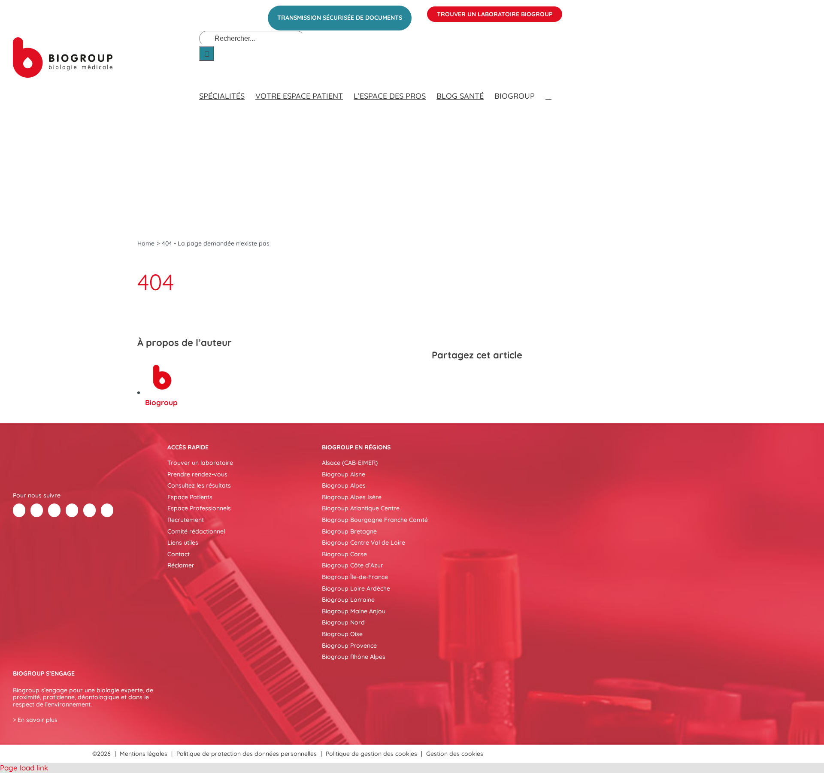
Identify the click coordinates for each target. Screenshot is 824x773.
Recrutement (185, 520)
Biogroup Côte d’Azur (352, 565)
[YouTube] (89, 510)
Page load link (24, 767)
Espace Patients (189, 497)
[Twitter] (36, 510)
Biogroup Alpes (344, 485)
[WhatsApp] (486, 377)
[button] (548, 87)
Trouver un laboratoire (200, 463)
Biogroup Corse (344, 554)
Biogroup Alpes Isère (352, 497)
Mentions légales (143, 754)
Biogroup (161, 402)
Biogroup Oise (342, 634)
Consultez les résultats (199, 485)
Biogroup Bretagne (349, 531)
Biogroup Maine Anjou (353, 611)
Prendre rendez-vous (197, 474)
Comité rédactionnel (196, 531)
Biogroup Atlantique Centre (361, 508)
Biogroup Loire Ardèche (356, 588)
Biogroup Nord (343, 622)
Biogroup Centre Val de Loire (363, 542)
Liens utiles (182, 542)
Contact (178, 554)
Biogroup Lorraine (348, 599)
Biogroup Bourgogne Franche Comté (375, 520)
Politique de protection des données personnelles (246, 754)
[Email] (501, 377)
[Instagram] (107, 510)
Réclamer (180, 565)
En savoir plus (38, 720)
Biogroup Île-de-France (355, 577)
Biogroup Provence (349, 645)
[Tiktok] (72, 510)
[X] (455, 377)
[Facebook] (439, 377)
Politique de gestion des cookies (371, 754)
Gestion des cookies (454, 754)
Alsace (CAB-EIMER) (350, 463)
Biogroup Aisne (343, 474)
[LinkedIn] (470, 377)
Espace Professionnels (199, 508)
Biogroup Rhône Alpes (353, 657)
